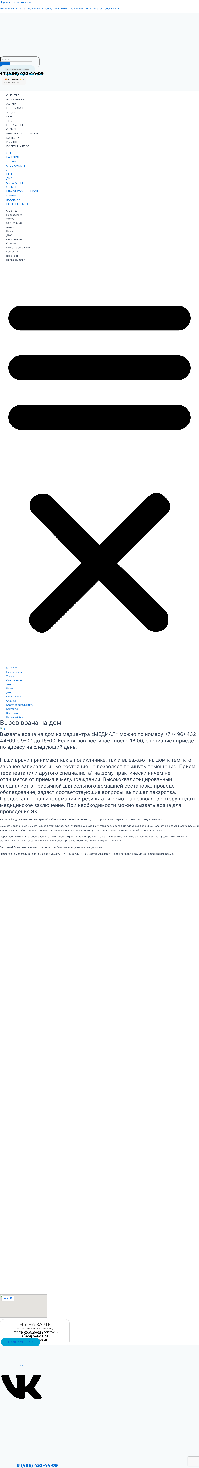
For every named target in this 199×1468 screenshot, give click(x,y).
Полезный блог (17, 146)
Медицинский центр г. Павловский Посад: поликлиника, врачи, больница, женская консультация (60, 8)
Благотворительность (22, 133)
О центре (12, 95)
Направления (16, 99)
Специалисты (16, 108)
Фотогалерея (15, 125)
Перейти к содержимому (15, 2)
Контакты (13, 137)
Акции (10, 112)
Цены (10, 116)
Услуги (11, 103)
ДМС (9, 120)
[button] (99, 464)
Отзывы (12, 129)
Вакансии (13, 142)
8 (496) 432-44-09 (37, 1465)
